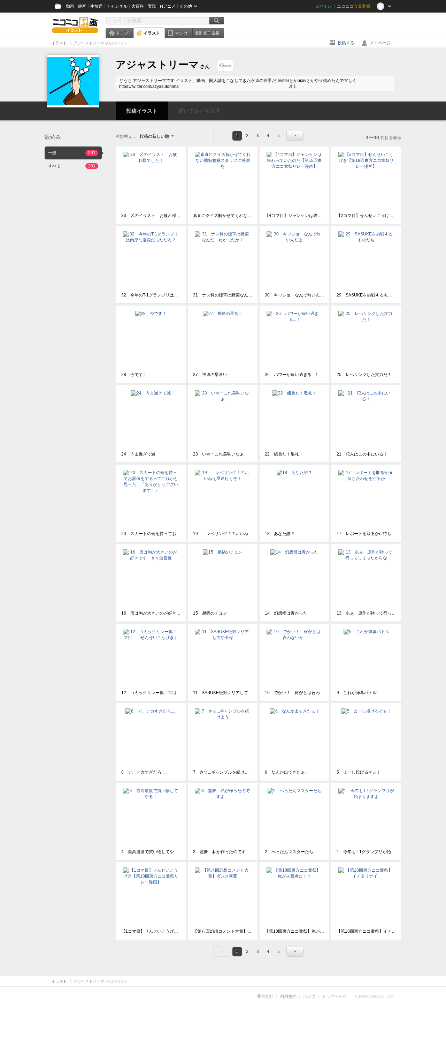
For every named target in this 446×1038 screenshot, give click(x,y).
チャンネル (117, 6)
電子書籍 (211, 33)
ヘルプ (309, 996)
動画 (70, 6)
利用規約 (288, 996)
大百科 (137, 6)
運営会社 (265, 996)
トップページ (334, 996)
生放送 (96, 6)
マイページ (380, 42)
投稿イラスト (141, 111)
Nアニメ (168, 6)
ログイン (323, 6)
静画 (82, 6)
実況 (152, 6)
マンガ (181, 33)
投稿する (346, 42)
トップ (122, 33)
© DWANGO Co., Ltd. (375, 996)
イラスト (152, 33)
